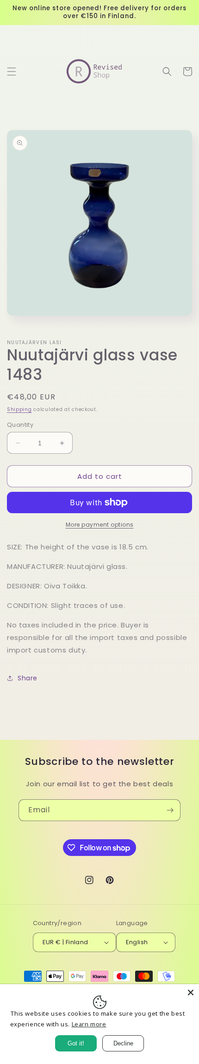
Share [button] (27, 678)
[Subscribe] (170, 810)
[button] (11, 71)
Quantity (20, 424)
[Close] (190, 992)
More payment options (100, 525)
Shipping (19, 409)
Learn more (89, 1024)
